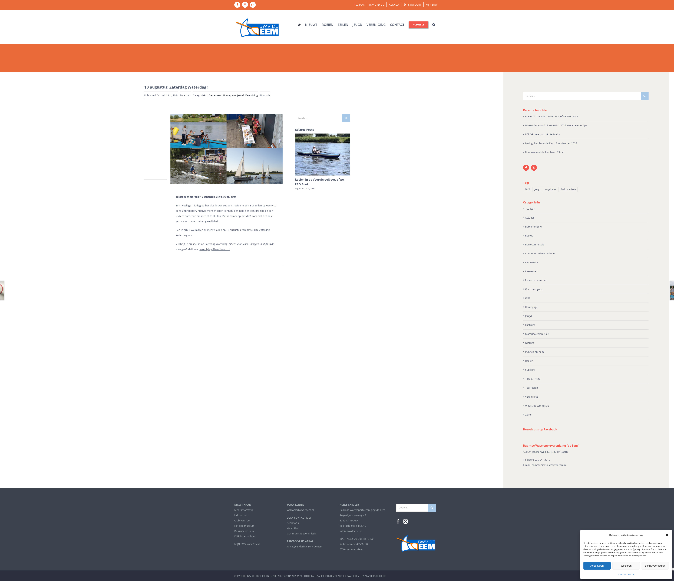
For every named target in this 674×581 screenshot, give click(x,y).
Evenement (215, 95)
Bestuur (529, 235)
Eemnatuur (531, 262)
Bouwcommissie (534, 244)
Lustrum (530, 325)
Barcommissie (533, 226)
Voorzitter (292, 528)
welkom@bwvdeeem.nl (300, 510)
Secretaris (293, 523)
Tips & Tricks (532, 378)
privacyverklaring (626, 574)
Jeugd (240, 95)
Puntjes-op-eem (534, 351)
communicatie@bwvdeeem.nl (549, 465)
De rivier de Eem (244, 531)
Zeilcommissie (568, 189)
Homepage (229, 95)
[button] (667, 535)
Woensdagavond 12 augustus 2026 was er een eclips (556, 125)
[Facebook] (526, 168)
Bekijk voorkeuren (655, 565)
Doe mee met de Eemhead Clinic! (544, 152)
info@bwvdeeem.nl (351, 531)
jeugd (537, 189)
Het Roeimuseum (244, 525)
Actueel (529, 217)
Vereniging (251, 95)
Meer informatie (243, 510)
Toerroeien (531, 387)
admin (187, 95)
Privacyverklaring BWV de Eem (304, 546)
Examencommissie (536, 280)
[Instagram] (405, 521)
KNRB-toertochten (245, 536)
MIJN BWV (240, 544)
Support (530, 369)
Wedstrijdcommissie (537, 405)
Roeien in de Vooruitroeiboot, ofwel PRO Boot (551, 116)
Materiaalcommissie (537, 334)
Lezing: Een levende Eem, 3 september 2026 (551, 143)
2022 (527, 189)
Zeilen (528, 414)
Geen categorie (534, 289)
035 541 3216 (542, 459)
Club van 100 (242, 520)
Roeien (529, 360)
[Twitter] (534, 168)
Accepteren (597, 565)
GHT (527, 298)
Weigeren (626, 565)
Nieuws (529, 343)
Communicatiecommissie (540, 253)
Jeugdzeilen (551, 189)
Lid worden (240, 515)
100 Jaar (530, 208)
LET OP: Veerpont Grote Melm (542, 134)
